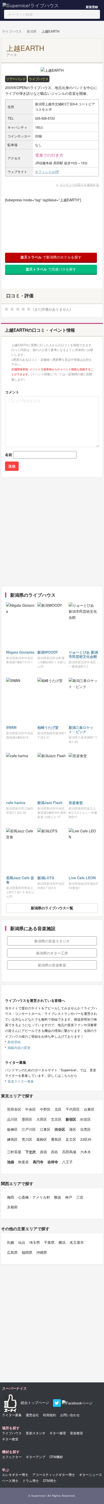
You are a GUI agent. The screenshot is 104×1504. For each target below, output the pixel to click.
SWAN (11, 727)
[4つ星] (23, 309)
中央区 (30, 1109)
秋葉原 (23, 1161)
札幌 (10, 1242)
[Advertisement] (52, 531)
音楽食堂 (76, 802)
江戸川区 (29, 1129)
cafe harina (15, 802)
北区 (58, 1109)
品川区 (12, 1119)
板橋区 (12, 1129)
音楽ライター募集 (21, 1081)
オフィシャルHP (47, 171)
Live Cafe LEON (82, 877)
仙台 (21, 1242)
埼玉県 (34, 1242)
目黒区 (85, 1129)
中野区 (45, 1109)
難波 (57, 1197)
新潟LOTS (45, 877)
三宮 (79, 1197)
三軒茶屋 (14, 1151)
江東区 (45, 1129)
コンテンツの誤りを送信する (79, 184)
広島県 (12, 1252)
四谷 (54, 1151)
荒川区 (27, 1139)
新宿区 (71, 1119)
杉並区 (85, 1119)
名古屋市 (77, 1242)
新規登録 (92, 7)
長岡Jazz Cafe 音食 (20, 879)
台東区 (89, 1109)
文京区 (56, 1119)
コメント (12, 391)
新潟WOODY (47, 652)
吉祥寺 (52, 1161)
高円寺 (38, 1161)
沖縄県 (41, 1252)
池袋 (10, 1161)
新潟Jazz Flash (50, 802)
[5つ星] (28, 309)
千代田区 (73, 1109)
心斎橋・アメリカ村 (34, 1197)
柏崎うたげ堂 (48, 727)
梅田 (10, 1197)
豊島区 (56, 1139)
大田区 (41, 1119)
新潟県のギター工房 (52, 952)
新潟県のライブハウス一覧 (52, 907)
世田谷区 (14, 1109)
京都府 (12, 1206)
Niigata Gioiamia (20, 652)
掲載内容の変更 (19, 1047)
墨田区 (27, 1119)
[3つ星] (17, 309)
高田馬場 (69, 1151)
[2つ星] (12, 309)
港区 (72, 1129)
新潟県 (32, 31)
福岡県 (27, 1252)
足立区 (71, 1139)
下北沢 (30, 1151)
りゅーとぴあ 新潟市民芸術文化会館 (83, 654)
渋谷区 (60, 1129)
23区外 (85, 1139)
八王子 (67, 1161)
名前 (8, 454)
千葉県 (49, 1242)
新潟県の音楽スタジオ (52, 940)
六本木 (85, 1151)
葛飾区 (41, 1139)
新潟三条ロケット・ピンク (81, 729)
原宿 (43, 1151)
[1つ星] (6, 309)
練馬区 (12, 1139)
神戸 (68, 1197)
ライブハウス (12, 31)
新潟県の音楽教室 (52, 964)
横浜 (62, 1242)
